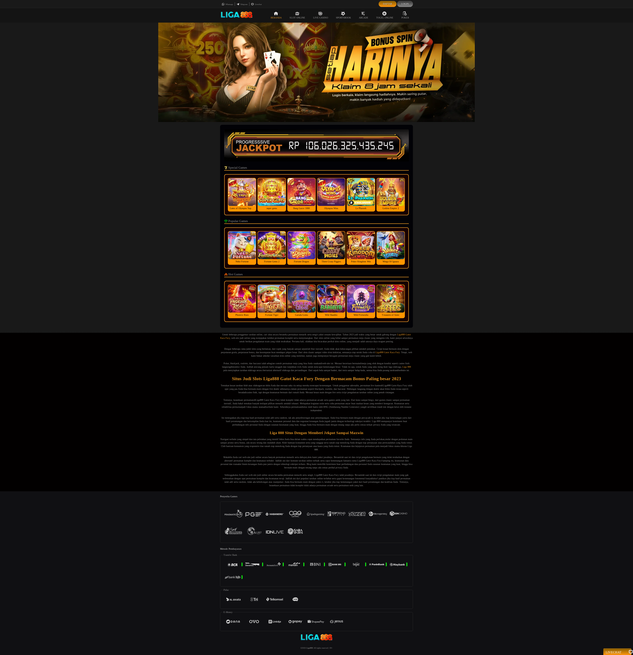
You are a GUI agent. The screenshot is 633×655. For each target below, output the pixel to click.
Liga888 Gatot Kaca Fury (388, 352)
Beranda (276, 17)
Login (405, 4)
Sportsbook (343, 17)
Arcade (363, 17)
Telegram (244, 4)
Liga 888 (406, 367)
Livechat (258, 4)
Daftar (387, 4)
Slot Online (297, 17)
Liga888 (309, 648)
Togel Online (384, 17)
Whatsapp (229, 4)
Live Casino (320, 17)
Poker (405, 17)
